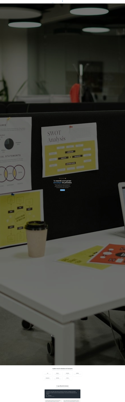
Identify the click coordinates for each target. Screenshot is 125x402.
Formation (60, 2)
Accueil (52, 2)
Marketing (69, 2)
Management (66, 2)
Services (72, 2)
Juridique (63, 2)
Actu (54, 2)
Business (57, 2)
